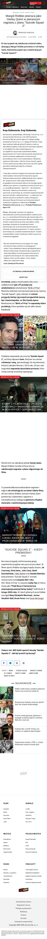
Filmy (32, 12)
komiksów (5, 309)
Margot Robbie (36, 670)
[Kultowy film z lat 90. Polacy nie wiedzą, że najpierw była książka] (6, 733)
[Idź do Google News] (23, 663)
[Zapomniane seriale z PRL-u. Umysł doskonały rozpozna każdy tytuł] (6, 746)
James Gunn (33, 673)
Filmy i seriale (25, 12)
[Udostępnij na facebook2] (4, 663)
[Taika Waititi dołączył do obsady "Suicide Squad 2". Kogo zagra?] (23, 626)
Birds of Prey (9, 676)
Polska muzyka (33, 834)
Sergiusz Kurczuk (26, 32)
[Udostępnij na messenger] (10, 663)
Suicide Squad (21, 670)
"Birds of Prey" (34, 288)
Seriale (29, 803)
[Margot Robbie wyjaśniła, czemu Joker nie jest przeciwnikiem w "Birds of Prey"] (23, 526)
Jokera (14, 282)
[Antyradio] (6, 3)
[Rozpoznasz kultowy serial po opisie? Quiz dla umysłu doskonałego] (6, 706)
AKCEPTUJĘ (23, 277)
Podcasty (31, 864)
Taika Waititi (19, 573)
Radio (6, 864)
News (11, 670)
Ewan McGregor (37, 598)
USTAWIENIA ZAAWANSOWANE (23, 271)
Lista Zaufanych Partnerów (14, 263)
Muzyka (7, 834)
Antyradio (16, 12)
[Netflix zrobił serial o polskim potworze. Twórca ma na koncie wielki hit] (6, 693)
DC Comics (8, 673)
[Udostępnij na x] (17, 663)
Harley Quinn (20, 673)
